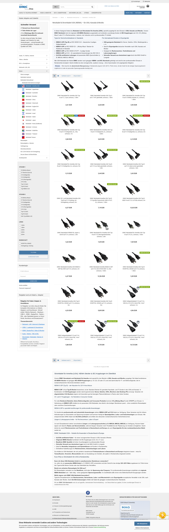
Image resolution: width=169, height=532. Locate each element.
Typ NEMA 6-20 (25, 188)
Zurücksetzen (33, 256)
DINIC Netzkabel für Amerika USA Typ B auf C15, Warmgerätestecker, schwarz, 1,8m (101, 234)
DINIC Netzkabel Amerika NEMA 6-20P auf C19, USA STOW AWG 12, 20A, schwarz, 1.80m (101, 269)
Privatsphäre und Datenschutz (62, 512)
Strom (86, 13)
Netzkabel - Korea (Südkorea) (33, 123)
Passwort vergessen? (25, 288)
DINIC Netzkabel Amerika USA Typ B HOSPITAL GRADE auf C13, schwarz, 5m (101, 303)
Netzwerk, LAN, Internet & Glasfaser (33, 324)
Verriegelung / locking (27, 246)
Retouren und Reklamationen (61, 515)
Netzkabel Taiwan (30, 137)
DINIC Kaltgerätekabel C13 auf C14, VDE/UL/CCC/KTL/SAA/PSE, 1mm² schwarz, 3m (101, 337)
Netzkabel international (27, 80)
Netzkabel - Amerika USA (32, 86)
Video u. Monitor (45, 13)
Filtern (33, 252)
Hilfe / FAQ (129, 13)
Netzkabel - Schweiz (31, 127)
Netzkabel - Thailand (31, 134)
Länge (21, 222)
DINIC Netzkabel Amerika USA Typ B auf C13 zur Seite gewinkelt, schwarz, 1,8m (101, 166)
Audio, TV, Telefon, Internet (28, 13)
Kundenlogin (136, 1)
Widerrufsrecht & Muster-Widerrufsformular (65, 518)
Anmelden (33, 281)
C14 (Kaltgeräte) (25, 177)
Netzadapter (24, 140)
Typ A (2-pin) (24, 184)
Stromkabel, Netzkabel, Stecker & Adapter (32, 337)
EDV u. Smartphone (60, 13)
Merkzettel (147, 1)
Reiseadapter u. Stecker (27, 143)
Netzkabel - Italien (30, 116)
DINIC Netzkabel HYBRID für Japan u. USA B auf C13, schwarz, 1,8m (68, 233)
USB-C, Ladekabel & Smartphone (32, 327)
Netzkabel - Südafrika (31, 130)
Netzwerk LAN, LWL (75, 13)
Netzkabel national (26, 77)
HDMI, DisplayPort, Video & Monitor (33, 330)
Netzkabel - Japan (30, 120)
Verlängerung (24, 146)
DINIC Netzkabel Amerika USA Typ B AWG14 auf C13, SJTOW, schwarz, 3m (133, 199)
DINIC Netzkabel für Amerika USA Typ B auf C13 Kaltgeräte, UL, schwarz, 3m (133, 131)
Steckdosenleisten (26, 149)
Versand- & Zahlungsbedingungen (63, 506)
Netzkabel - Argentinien (32, 89)
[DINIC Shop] (34, 7)
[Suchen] (92, 7)
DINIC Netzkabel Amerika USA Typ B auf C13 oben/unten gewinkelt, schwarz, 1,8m (134, 166)
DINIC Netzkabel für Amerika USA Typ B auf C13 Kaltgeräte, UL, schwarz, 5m (68, 165)
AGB (55, 509)
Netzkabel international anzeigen (31, 83)
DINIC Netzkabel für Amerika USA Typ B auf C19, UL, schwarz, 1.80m (133, 233)
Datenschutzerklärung (99, 527)
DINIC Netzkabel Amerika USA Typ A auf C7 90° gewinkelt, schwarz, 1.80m (101, 96)
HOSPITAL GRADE (26, 243)
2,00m (22, 230)
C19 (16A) (24, 181)
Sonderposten (96, 13)
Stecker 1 (22, 167)
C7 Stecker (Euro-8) (26, 172)
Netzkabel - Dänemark (31, 103)
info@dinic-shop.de (95, 517)
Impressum (57, 500)
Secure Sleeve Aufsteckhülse (29, 154)
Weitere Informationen (142, 528)
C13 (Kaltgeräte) (25, 175)
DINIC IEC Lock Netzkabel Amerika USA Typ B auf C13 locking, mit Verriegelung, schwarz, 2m (68, 200)
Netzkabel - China (30, 99)
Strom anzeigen (25, 74)
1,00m (22, 225)
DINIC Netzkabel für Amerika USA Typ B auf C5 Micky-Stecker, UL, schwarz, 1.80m (133, 97)
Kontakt (147, 13)
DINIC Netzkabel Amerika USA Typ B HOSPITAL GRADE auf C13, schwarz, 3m (69, 303)
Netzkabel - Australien (31, 92)
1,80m (22, 227)
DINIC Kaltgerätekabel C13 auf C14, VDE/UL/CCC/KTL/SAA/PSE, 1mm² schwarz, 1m (133, 303)
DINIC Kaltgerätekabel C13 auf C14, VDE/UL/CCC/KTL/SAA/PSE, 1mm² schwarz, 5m (133, 337)
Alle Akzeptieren (142, 523)
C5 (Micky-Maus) (26, 170)
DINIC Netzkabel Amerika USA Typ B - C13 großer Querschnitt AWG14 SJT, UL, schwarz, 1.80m (101, 200)
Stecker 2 (22, 194)
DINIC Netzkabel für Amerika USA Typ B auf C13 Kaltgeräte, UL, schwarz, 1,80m (101, 132)
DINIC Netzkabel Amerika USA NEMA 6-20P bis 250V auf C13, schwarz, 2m (68, 268)
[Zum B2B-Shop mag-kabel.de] (126, 507)
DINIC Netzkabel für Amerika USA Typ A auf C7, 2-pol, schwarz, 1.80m (68, 96)
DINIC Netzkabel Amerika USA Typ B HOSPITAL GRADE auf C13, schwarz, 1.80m (134, 269)
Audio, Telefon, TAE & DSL (30, 334)
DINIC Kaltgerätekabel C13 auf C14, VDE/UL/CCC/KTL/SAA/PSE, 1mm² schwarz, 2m (68, 337)
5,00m (22, 234)
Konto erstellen (23, 285)
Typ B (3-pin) (24, 186)
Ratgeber (138, 13)
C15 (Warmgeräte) (26, 179)
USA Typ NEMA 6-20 (26, 216)
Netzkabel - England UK (32, 106)
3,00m (22, 232)
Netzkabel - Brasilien (31, 96)
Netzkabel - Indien (30, 110)
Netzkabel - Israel (30, 113)
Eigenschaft (23, 240)
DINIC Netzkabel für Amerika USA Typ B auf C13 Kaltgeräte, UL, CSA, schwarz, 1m (68, 132)
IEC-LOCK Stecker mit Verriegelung (30, 151)
